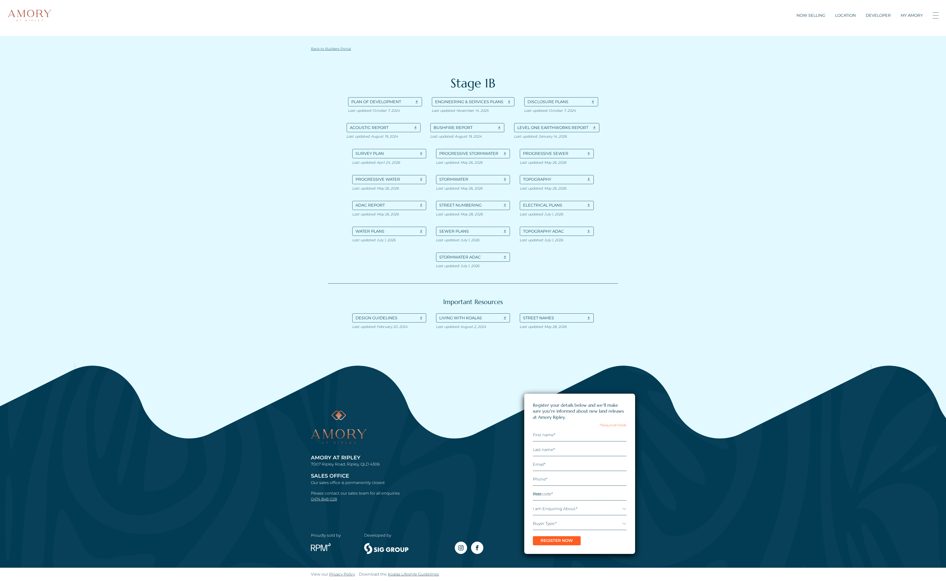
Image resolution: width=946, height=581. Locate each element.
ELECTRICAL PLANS (542, 205)
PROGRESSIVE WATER (377, 179)
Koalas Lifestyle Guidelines (413, 574)
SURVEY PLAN (369, 153)
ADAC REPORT (370, 205)
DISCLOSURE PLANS (547, 101)
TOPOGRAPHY (537, 179)
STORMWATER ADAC (460, 257)
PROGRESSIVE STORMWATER (468, 153)
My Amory (912, 15)
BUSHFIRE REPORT (453, 127)
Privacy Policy (342, 574)
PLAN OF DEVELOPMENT (376, 101)
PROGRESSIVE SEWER (545, 153)
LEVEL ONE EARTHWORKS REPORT (552, 127)
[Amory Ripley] (29, 15)
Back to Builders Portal (331, 49)
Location (845, 15)
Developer (878, 15)
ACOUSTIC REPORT (369, 127)
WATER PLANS (369, 231)
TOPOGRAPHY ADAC (543, 231)
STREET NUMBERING (460, 205)
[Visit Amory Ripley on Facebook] (477, 548)
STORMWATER (453, 179)
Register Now (557, 540)
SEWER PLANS (454, 231)
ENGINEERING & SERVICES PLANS (469, 101)
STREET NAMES (538, 318)
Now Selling (810, 15)
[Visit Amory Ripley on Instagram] (461, 548)
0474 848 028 (324, 499)
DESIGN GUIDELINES (376, 318)
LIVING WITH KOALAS (460, 318)
